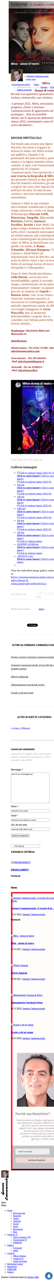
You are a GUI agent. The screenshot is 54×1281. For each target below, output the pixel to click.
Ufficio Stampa (19, 1256)
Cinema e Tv (12, 1234)
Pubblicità (17, 1242)
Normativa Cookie (15, 1264)
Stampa (43, 87)
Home (9, 1210)
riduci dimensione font (34, 87)
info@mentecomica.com (25, 351)
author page (31, 79)
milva (41, 608)
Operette (17, 1221)
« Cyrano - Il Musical (20, 728)
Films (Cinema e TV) (22, 1237)
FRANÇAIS (11, 1269)
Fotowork (17, 1248)
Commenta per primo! (21, 84)
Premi (15, 1226)
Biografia (17, 1216)
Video (15, 1250)
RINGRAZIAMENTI (20, 869)
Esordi (16, 1224)
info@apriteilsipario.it (31, 361)
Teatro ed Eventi (20, 1261)
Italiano (10, 1272)
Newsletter (12, 1266)
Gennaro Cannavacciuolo (38, 76)
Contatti (11, 1253)
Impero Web (33, 1277)
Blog (15, 1232)
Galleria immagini (24, 90)
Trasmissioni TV (20, 1240)
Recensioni (18, 1229)
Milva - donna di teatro (22, 943)
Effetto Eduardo (19, 973)
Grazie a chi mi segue (22, 1032)
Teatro (36, 84)
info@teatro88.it (27, 370)
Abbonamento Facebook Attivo (27, 1002)
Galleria (10, 1245)
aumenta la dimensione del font (36, 87)
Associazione (19, 1213)
